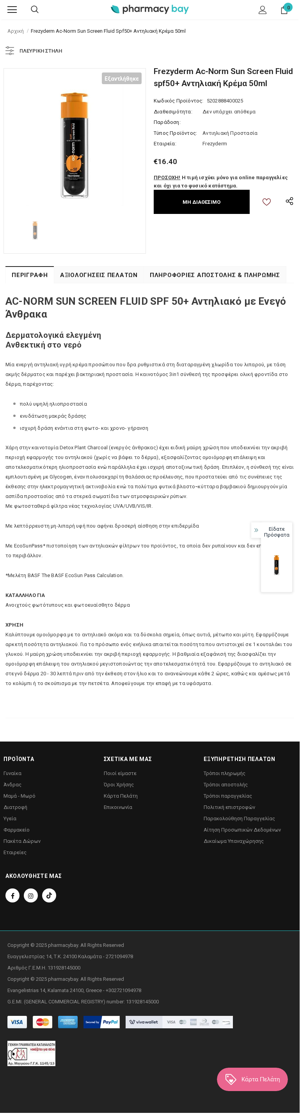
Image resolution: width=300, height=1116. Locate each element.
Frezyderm (214, 144)
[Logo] (150, 9)
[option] (75, 139)
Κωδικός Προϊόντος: (179, 101)
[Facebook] (12, 895)
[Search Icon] (35, 10)
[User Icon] (263, 10)
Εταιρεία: (165, 144)
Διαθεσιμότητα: (173, 112)
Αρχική (15, 31)
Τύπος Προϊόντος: (175, 133)
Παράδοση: (167, 122)
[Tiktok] (49, 895)
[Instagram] (31, 895)
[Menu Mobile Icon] (12, 9)
